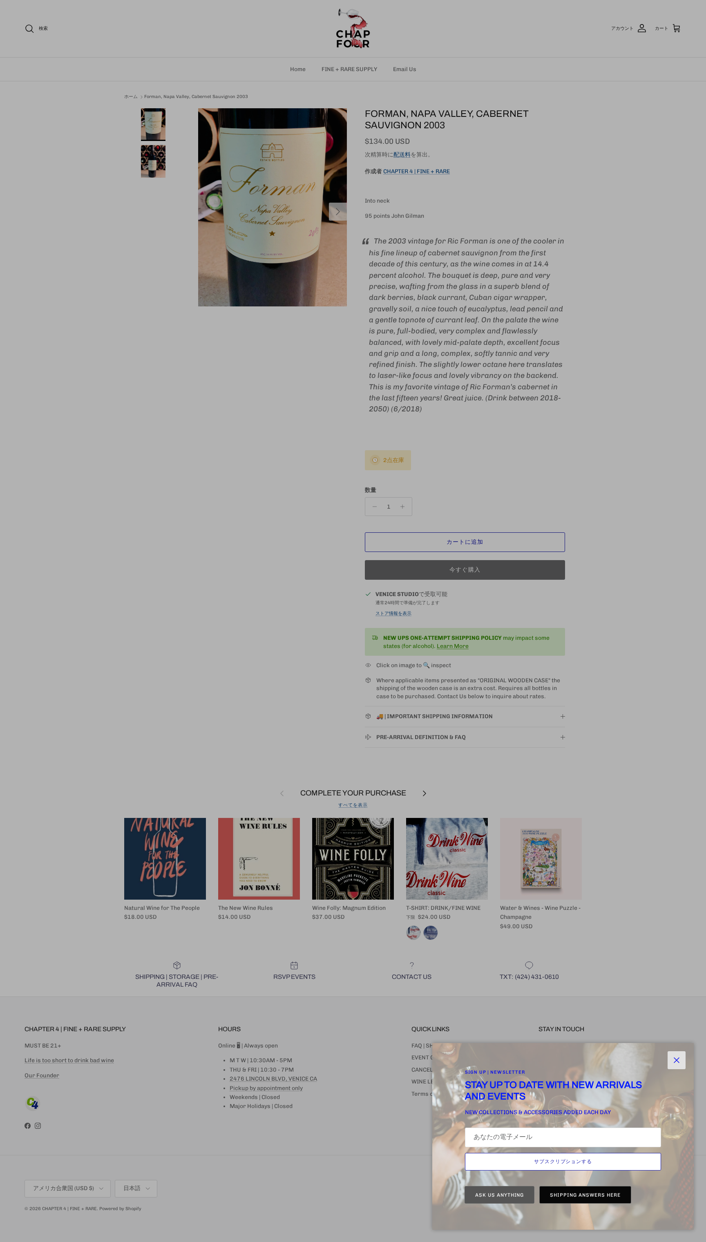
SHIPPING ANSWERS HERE (585, 1195)
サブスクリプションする (563, 1161)
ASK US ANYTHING (499, 1195)
